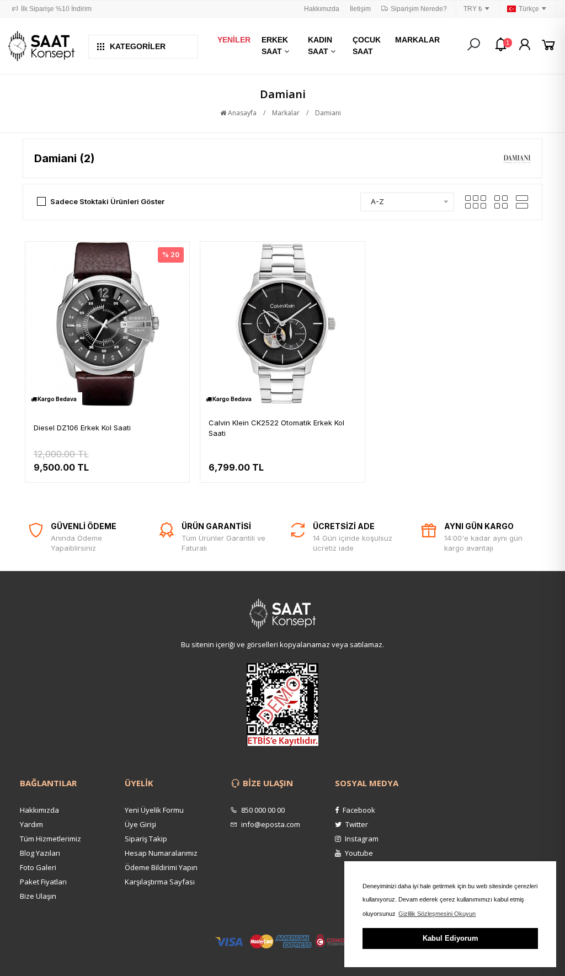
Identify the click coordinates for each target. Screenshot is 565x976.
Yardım (31, 824)
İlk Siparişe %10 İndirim (56, 9)
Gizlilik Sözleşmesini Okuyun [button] (437, 913)
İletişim (360, 9)
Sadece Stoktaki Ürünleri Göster (107, 201)
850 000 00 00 (262, 810)
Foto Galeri (38, 867)
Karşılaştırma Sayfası (160, 881)
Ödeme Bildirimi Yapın (161, 867)
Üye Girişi (140, 824)
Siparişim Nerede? (419, 9)
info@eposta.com (269, 824)
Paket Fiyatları (43, 881)
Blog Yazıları (40, 853)
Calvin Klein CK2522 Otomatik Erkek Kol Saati (276, 428)
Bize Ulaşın (38, 896)
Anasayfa (241, 113)
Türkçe (529, 9)
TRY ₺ (472, 9)
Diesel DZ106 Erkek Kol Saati (82, 427)
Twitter (356, 824)
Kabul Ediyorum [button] (450, 938)
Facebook (358, 810)
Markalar (286, 113)
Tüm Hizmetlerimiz (50, 838)
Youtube (358, 853)
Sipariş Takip (146, 838)
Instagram (361, 838)
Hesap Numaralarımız (161, 853)
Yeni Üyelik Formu (154, 810)
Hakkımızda (321, 9)
